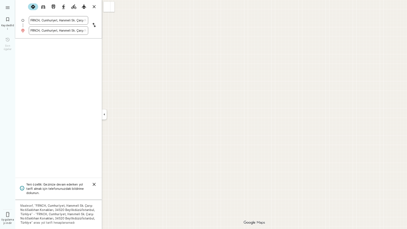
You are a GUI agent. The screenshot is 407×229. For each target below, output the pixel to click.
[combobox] (58, 20)
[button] (106, 7)
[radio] (33, 7)
